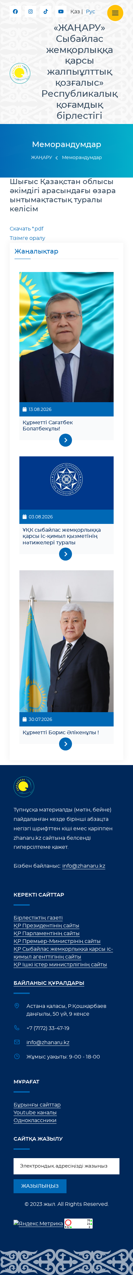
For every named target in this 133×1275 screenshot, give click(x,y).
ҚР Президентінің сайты (46, 925)
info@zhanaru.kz (83, 866)
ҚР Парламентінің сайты (47, 933)
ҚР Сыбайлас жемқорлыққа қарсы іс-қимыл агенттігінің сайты (63, 953)
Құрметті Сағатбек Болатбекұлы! (48, 425)
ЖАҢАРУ (41, 157)
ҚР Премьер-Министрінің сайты (57, 941)
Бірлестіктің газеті (38, 918)
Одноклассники (35, 1120)
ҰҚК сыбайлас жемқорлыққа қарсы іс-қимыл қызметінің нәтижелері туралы (62, 536)
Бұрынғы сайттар (37, 1105)
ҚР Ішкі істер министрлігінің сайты (60, 964)
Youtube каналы (35, 1112)
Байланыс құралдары (49, 983)
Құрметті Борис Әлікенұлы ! (61, 732)
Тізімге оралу (27, 238)
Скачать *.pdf (26, 228)
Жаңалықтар (36, 251)
